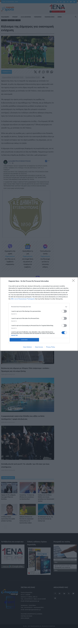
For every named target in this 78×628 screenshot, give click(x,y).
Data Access (39, 347)
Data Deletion (27, 347)
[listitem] (39, 307)
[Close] (74, 281)
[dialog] (39, 314)
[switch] (64, 311)
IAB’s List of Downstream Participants (23, 299)
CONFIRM (24, 339)
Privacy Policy (50, 347)
